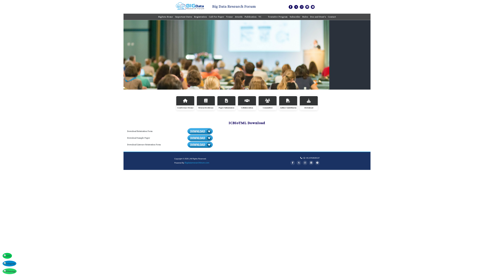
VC (260, 17)
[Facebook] (292, 162)
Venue (229, 17)
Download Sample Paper (138, 138)
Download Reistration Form (140, 131)
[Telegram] (317, 162)
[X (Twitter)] (299, 162)
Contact (332, 17)
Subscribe (295, 17)
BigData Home (165, 17)
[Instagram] (305, 162)
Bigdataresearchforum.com (197, 163)
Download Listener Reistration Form (144, 145)
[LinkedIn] (311, 162)
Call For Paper (216, 17)
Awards (238, 17)
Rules (305, 17)
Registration (200, 17)
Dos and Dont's (318, 17)
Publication (251, 17)
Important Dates (183, 17)
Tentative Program (278, 17)
